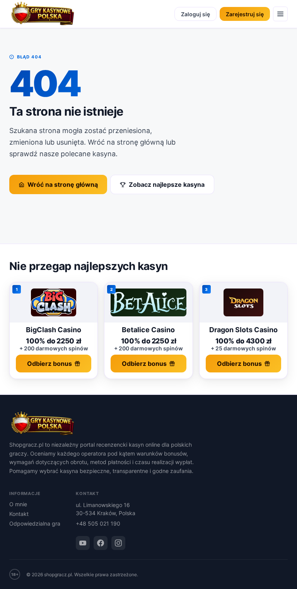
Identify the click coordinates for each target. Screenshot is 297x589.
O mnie (18, 504)
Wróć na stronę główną (62, 184)
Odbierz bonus (49, 363)
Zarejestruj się (245, 14)
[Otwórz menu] (280, 14)
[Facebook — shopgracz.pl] (101, 543)
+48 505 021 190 (98, 523)
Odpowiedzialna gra (34, 523)
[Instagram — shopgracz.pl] (118, 543)
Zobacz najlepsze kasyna (167, 184)
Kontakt (19, 513)
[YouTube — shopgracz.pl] (83, 543)
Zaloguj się (195, 14)
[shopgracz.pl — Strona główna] (42, 13)
